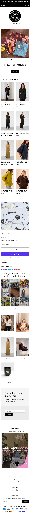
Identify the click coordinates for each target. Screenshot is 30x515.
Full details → (4, 262)
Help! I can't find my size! (15, 477)
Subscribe (8, 414)
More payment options (15, 258)
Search (15, 475)
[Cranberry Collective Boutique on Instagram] (17, 490)
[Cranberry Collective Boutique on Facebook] (13, 490)
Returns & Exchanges (15, 481)
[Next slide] (22, 59)
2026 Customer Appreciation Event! (15, 431)
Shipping (3, 240)
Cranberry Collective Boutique (19, 506)
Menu (4, 5)
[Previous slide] (7, 59)
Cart (28, 5)
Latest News (15, 428)
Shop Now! (15, 71)
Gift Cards (15, 483)
